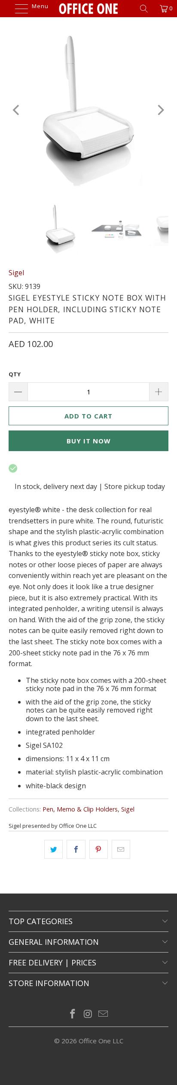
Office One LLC (101, 1040)
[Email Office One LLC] (103, 1014)
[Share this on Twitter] (53, 849)
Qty (15, 374)
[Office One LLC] (88, 8)
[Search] (147, 8)
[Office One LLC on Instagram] (88, 1014)
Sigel (16, 272)
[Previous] (17, 110)
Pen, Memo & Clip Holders (80, 809)
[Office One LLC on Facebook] (72, 1014)
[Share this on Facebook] (76, 849)
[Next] (160, 110)
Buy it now (89, 440)
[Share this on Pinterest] (98, 849)
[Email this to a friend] (121, 849)
